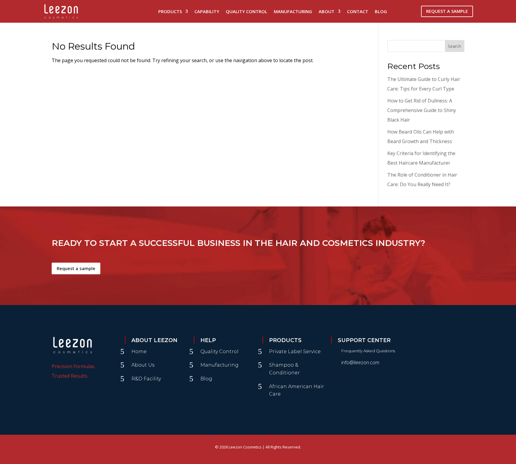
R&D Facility (146, 379)
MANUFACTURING (293, 11)
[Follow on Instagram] (343, 375)
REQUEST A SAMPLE (447, 11)
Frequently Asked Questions (368, 350)
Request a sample (76, 268)
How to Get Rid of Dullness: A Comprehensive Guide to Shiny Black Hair (421, 110)
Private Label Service (295, 351)
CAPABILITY (206, 11)
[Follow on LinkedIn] (355, 375)
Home (139, 351)
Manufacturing (219, 365)
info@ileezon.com (360, 362)
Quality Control (219, 351)
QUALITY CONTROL (246, 11)
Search (454, 46)
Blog (381, 11)
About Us (142, 365)
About (326, 11)
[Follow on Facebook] (331, 375)
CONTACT (357, 11)
